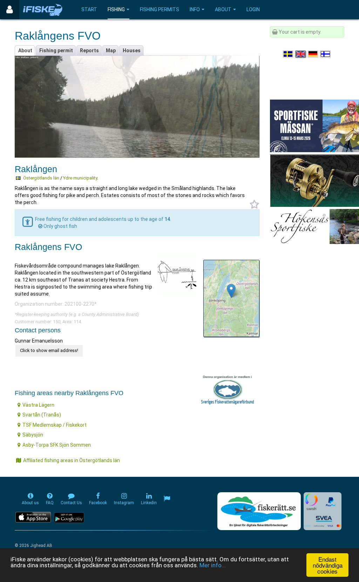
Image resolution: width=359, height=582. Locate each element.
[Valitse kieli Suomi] (325, 54)
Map (111, 50)
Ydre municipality (80, 178)
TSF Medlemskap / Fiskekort (54, 425)
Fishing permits (159, 9)
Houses (132, 50)
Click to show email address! (49, 350)
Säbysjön (32, 435)
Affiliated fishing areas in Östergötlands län (71, 460)
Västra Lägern (38, 405)
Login (253, 9)
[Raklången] (231, 291)
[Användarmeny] (9, 9)
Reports (89, 50)
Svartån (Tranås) (41, 415)
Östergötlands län (41, 178)
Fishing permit (56, 50)
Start (89, 9)
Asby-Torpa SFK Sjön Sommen (56, 445)
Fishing (116, 9)
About (223, 9)
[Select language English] (300, 54)
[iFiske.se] (43, 9)
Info (195, 9)
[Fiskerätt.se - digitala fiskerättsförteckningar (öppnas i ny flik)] (259, 511)
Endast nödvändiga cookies (328, 565)
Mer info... (212, 565)
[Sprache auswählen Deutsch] (313, 54)
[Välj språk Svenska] (288, 54)
